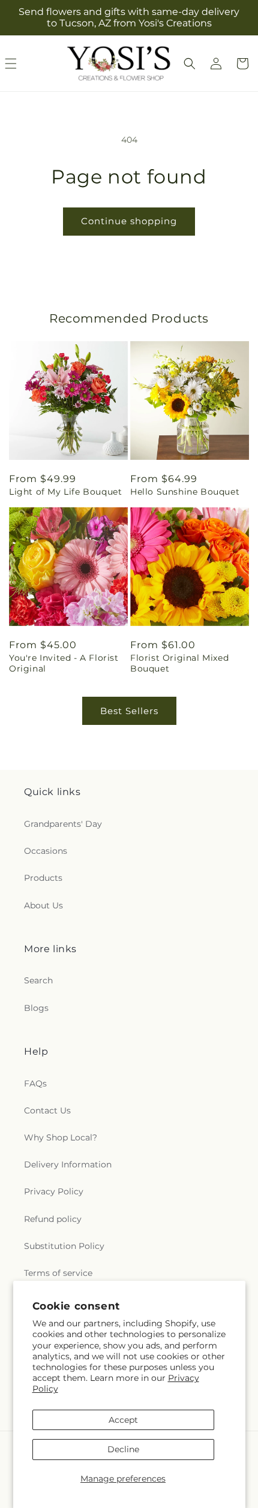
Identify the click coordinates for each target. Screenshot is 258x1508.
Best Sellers (129, 711)
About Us (43, 905)
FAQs (35, 1083)
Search (38, 980)
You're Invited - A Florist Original (64, 663)
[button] (189, 63)
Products (43, 877)
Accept (123, 1419)
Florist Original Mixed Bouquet (179, 663)
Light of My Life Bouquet (65, 491)
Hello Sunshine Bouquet (184, 491)
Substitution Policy (64, 1246)
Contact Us (47, 1110)
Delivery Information (68, 1164)
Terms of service (58, 1273)
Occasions (45, 850)
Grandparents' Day (63, 823)
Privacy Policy (53, 1191)
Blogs (36, 1008)
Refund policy (53, 1219)
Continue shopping (129, 221)
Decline (123, 1449)
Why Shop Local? (60, 1137)
